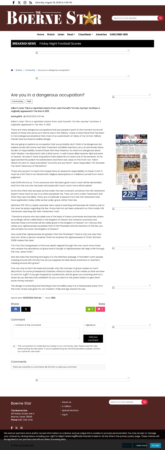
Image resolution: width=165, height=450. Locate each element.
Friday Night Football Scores (60, 43)
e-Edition (66, 406)
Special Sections (70, 410)
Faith (29, 101)
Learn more (142, 445)
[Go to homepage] (55, 18)
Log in (65, 414)
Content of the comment (28, 325)
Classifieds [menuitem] (84, 34)
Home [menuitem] (40, 34)
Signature (90, 325)
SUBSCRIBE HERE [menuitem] (119, 34)
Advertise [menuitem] (101, 34)
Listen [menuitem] (61, 34)
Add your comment (93, 339)
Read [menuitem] (70, 34)
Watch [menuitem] (51, 34)
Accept (155, 445)
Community (17, 101)
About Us (66, 402)
